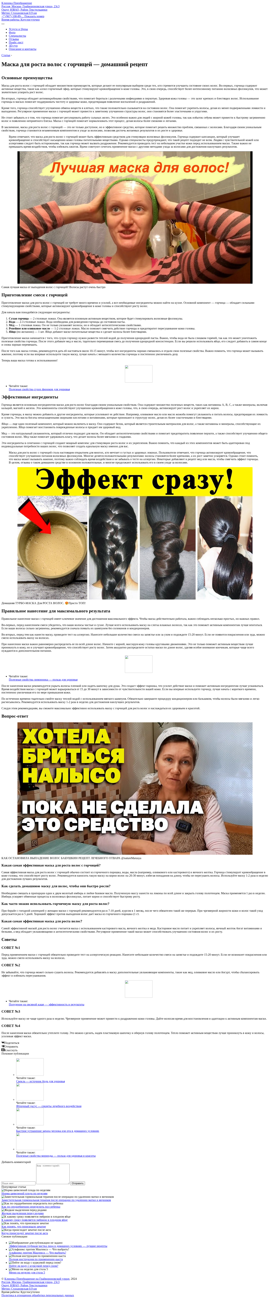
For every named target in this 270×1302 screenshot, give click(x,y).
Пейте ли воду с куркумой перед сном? (33, 1265)
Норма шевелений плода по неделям (24, 1193)
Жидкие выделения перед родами (22, 1213)
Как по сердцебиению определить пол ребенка (30, 1206)
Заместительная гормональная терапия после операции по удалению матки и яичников (56, 1200)
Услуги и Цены (18, 29)
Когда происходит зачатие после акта (24, 1233)
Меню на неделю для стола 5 (27, 1272)
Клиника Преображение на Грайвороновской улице (36, 1278)
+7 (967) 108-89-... (22, 16)
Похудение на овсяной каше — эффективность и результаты (46, 1004)
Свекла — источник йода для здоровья (40, 1081)
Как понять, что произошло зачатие (23, 1226)
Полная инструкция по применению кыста (36, 1259)
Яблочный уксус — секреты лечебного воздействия (48, 1106)
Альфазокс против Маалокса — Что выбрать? (37, 1252)
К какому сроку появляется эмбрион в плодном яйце (34, 1219)
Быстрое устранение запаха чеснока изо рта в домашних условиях (57, 1130)
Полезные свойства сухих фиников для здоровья (39, 389)
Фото (12, 32)
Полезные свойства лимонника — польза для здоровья (43, 679)
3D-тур (13, 45)
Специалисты (17, 35)
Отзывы (14, 39)
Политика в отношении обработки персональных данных (37, 1295)
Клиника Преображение (16, 3)
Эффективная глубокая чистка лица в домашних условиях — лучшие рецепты (58, 1246)
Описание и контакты (22, 49)
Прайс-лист (16, 42)
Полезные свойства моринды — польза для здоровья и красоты (56, 1155)
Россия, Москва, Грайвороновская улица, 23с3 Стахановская (30, 10)
